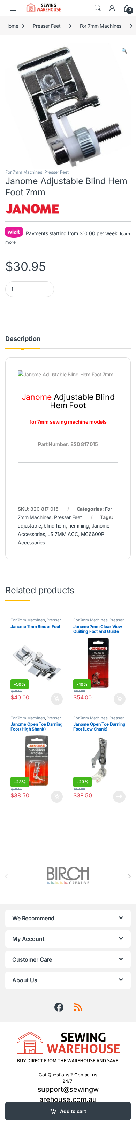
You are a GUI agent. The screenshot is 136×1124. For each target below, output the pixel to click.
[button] (124, 51)
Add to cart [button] (57, 699)
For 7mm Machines (101, 26)
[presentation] (129, 876)
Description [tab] (22, 339)
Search (97, 8)
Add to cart (73, 1111)
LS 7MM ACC (62, 534)
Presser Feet (46, 26)
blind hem (55, 526)
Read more (119, 797)
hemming (78, 526)
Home (11, 26)
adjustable (29, 526)
